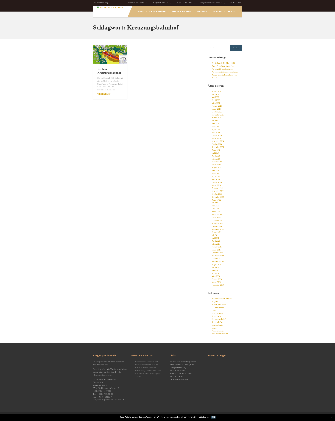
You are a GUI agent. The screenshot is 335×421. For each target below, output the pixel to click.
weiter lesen (104, 94)
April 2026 (216, 100)
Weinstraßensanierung (220, 334)
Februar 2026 (217, 106)
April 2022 (216, 212)
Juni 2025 (215, 124)
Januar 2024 (216, 165)
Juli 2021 (215, 235)
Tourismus (202, 11)
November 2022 (218, 191)
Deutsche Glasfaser (176, 376)
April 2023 (216, 176)
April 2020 (216, 273)
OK (213, 417)
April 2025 (216, 130)
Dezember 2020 (217, 253)
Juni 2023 (215, 171)
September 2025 (218, 115)
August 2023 (216, 168)
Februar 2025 (217, 135)
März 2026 (216, 103)
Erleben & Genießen (181, 11)
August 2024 (216, 150)
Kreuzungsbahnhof (219, 319)
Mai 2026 (215, 97)
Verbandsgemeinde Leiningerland (181, 365)
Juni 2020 (215, 270)
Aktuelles (217, 11)
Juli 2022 (215, 203)
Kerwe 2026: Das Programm (222, 69)
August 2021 (216, 232)
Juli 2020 (215, 267)
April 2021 (216, 241)
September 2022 (218, 197)
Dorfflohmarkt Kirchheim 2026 (223, 63)
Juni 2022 (215, 206)
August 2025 (216, 118)
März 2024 (216, 159)
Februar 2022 (217, 215)
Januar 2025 (216, 138)
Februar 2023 (217, 182)
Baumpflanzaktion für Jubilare (223, 66)
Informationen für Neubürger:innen (182, 362)
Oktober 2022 (217, 194)
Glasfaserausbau (218, 313)
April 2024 (216, 156)
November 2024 (218, 141)
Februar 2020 (217, 279)
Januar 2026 (216, 109)
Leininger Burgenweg (177, 368)
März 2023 (216, 179)
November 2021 (218, 223)
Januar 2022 (216, 217)
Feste (214, 310)
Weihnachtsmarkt (218, 331)
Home (141, 11)
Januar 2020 (216, 282)
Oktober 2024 (217, 144)
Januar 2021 (216, 250)
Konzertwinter (217, 316)
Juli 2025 (215, 121)
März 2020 (216, 276)
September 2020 (218, 262)
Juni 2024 (215, 153)
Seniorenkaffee (217, 322)
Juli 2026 (215, 94)
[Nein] (331, 417)
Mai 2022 (215, 209)
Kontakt (232, 11)
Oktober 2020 (217, 259)
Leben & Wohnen (157, 11)
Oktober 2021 (217, 226)
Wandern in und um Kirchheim (180, 373)
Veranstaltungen (217, 325)
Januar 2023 (216, 185)
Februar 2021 (217, 247)
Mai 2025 (215, 127)
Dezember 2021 (217, 221)
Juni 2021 (215, 238)
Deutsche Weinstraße (177, 371)
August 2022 (216, 200)
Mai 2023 (215, 173)
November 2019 (218, 285)
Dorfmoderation (218, 307)
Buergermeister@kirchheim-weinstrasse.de (108, 400)
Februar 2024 (217, 162)
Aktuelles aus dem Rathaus (221, 299)
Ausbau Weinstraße (219, 304)
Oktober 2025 (217, 112)
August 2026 (216, 91)
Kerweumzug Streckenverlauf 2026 (225, 72)
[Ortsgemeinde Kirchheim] (108, 7)
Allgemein (215, 302)
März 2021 (216, 244)
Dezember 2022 (217, 188)
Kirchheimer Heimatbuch (178, 379)
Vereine (214, 328)
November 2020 (218, 256)
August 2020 (216, 265)
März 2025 (216, 132)
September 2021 (218, 229)
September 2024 (218, 147)
